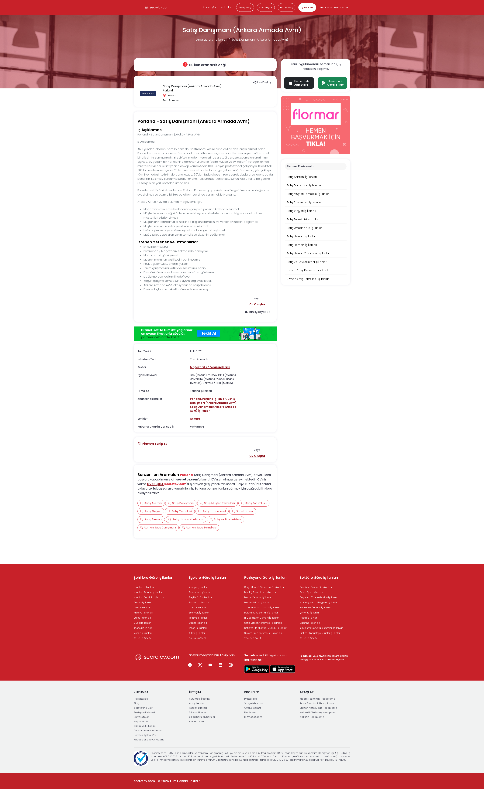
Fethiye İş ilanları (198, 617)
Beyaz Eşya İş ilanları (311, 592)
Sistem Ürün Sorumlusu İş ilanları (263, 633)
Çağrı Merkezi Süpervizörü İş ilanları (264, 587)
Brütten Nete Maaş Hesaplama (318, 708)
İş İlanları (226, 7)
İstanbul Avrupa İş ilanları (148, 592)
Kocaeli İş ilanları (143, 628)
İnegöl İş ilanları (198, 628)
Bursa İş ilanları (142, 617)
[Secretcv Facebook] (190, 665)
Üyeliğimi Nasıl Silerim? (148, 730)
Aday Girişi (245, 7)
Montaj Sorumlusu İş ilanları (260, 592)
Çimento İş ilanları (310, 612)
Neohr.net (250, 712)
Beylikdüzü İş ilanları (200, 597)
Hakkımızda (141, 699)
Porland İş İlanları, (215, 399)
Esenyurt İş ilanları (199, 612)
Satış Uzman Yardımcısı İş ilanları (263, 622)
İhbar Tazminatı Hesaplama (317, 703)
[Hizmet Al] (205, 333)
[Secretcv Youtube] (210, 665)
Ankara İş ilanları (143, 602)
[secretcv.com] (157, 7)
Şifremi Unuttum (198, 712)
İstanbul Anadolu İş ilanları (149, 597)
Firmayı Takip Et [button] (154, 444)
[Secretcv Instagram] (231, 665)
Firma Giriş (286, 7)
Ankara (195, 419)
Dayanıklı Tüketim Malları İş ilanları (319, 597)
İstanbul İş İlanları (144, 587)
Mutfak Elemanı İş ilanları (258, 597)
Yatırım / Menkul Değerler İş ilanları (319, 602)
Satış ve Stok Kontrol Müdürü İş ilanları (265, 628)
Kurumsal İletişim (199, 699)
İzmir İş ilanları (142, 607)
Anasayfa (209, 7)
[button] (257, 304)
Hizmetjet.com (253, 717)
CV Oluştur (265, 7)
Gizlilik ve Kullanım (145, 726)
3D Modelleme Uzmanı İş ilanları (262, 607)
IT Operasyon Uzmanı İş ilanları (261, 617)
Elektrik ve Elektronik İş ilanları (316, 587)
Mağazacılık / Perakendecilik (210, 367)
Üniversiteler (141, 717)
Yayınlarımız (141, 721)
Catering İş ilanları (310, 622)
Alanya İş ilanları (198, 587)
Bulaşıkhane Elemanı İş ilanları (261, 612)
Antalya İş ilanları (143, 612)
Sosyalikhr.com (253, 703)
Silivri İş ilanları (197, 633)
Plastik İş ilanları (308, 617)
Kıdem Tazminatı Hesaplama (317, 699)
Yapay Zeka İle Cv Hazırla (149, 739)
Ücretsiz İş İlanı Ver (145, 735)
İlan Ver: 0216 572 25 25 (334, 7)
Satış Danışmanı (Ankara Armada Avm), (213, 401)
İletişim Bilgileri (198, 708)
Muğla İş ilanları (142, 622)
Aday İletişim (197, 703)
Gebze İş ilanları (198, 622)
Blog (136, 703)
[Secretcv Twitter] (200, 665)
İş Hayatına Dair (143, 708)
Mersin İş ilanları (143, 633)
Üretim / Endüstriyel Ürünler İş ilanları (320, 633)
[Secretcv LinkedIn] (220, 665)
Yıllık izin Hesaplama (312, 717)
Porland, (196, 399)
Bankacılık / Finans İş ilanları (315, 607)
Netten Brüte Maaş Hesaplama (318, 712)
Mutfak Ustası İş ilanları (257, 602)
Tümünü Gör (141, 638)
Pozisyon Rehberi (144, 712)
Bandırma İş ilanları (200, 592)
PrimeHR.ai (251, 699)
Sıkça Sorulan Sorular (202, 717)
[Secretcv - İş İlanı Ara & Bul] (256, 669)
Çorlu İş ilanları (197, 607)
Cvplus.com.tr (252, 708)
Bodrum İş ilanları (199, 602)
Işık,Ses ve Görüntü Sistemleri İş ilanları (321, 628)
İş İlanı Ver (307, 7)
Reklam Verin (197, 721)
